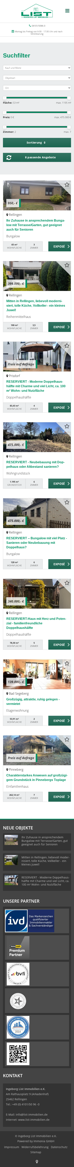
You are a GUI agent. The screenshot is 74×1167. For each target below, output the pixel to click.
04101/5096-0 (38, 25)
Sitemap (35, 1152)
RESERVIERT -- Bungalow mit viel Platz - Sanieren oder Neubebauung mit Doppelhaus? (36, 543)
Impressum (11, 1147)
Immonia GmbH (44, 1141)
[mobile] (67, 10)
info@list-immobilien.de (32, 1114)
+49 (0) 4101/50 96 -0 (25, 1104)
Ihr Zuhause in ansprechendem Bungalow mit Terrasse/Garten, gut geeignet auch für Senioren (35, 225)
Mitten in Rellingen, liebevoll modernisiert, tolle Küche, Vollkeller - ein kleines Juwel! (35, 305)
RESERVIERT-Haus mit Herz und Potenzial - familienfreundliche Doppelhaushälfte (36, 623)
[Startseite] (37, 11)
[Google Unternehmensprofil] (37, 1162)
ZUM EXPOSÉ (60, 247)
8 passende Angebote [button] (40, 157)
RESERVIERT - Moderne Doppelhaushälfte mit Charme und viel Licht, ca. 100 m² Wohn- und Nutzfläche (36, 386)
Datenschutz (59, 1147)
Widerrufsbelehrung (35, 1147)
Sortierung (35, 142)
